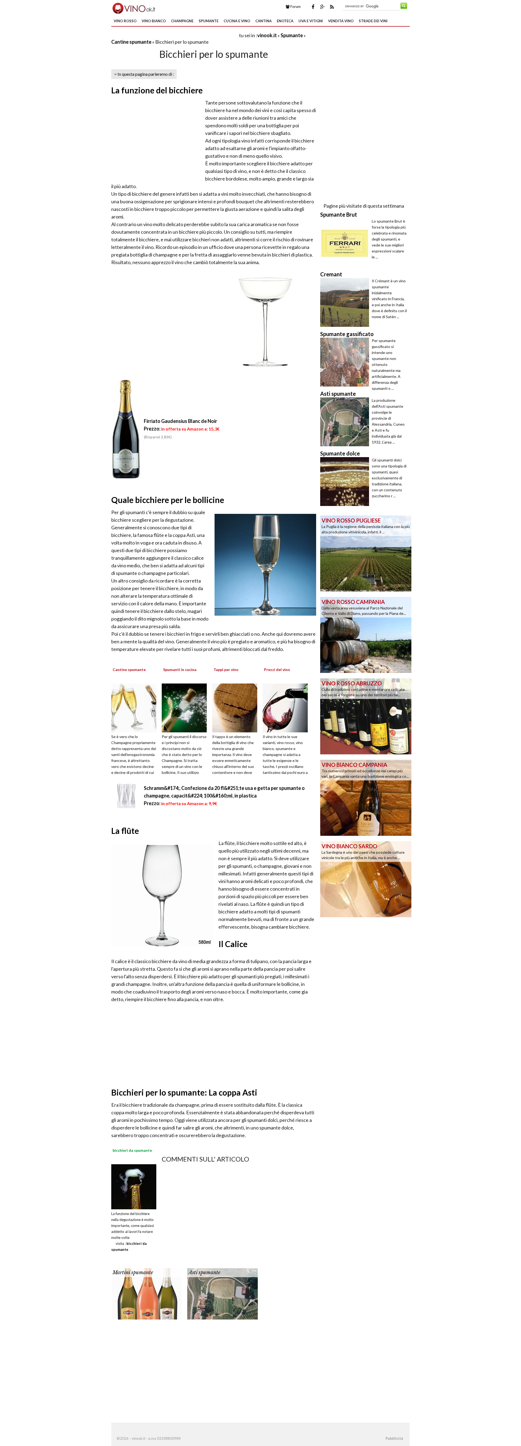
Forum (295, 6)
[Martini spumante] (146, 1293)
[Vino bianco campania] (365, 797)
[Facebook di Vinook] (313, 7)
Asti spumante (204, 1273)
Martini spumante (133, 1273)
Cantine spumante (131, 42)
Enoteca (285, 21)
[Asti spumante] (222, 1293)
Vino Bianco (154, 21)
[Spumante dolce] (346, 481)
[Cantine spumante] (135, 707)
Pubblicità (394, 1438)
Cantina (263, 21)
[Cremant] (346, 302)
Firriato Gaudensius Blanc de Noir (180, 421)
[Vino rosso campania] (365, 634)
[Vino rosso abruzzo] (365, 716)
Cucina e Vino (237, 21)
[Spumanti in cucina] (186, 707)
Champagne (182, 21)
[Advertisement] (174, 35)
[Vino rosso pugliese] (365, 553)
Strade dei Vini (373, 21)
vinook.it (267, 35)
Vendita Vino (341, 21)
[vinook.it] (133, 8)
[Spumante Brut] (346, 242)
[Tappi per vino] (236, 707)
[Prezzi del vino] (287, 707)
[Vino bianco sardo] (365, 879)
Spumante (208, 21)
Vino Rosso (125, 21)
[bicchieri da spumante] (133, 1186)
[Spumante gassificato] (346, 362)
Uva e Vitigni (310, 21)
